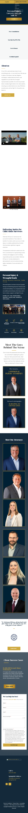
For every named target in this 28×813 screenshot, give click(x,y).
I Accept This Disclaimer (8, 729)
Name (4, 703)
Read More (9, 686)
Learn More (13, 648)
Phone (4, 707)
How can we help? (7, 716)
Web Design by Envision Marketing (17, 804)
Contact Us (7, 95)
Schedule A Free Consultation (14, 19)
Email (4, 712)
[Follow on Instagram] (10, 784)
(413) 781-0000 (12, 699)
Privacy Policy (16, 803)
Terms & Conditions (7, 803)
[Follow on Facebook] (7, 784)
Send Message (14, 745)
